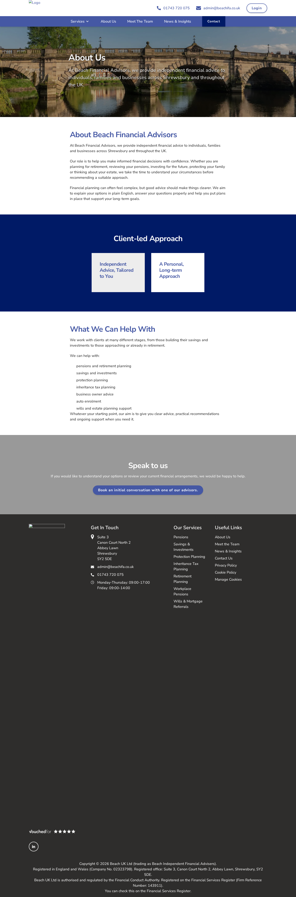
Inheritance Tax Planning (186, 566)
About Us (108, 21)
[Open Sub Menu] (87, 21)
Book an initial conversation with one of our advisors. (148, 490)
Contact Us (224, 558)
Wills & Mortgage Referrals (188, 604)
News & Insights (177, 21)
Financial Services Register (168, 891)
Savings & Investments (184, 547)
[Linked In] (33, 846)
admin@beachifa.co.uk (115, 566)
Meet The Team (140, 21)
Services (78, 21)
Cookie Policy (225, 572)
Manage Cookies (228, 579)
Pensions (181, 537)
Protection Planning (189, 556)
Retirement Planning (182, 579)
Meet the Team (227, 544)
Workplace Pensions (182, 591)
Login (257, 8)
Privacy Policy (226, 565)
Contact (213, 21)
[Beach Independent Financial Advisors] (45, 8)
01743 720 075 (110, 574)
